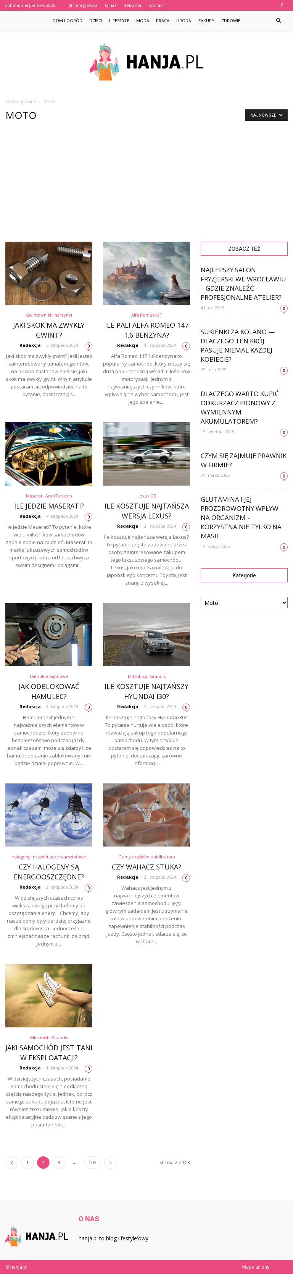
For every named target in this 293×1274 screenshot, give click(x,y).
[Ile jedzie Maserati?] (48, 453)
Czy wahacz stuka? (146, 866)
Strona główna (83, 5)
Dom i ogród (67, 20)
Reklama (132, 5)
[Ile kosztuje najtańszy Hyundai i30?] (146, 634)
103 (93, 1162)
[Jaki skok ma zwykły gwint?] (48, 273)
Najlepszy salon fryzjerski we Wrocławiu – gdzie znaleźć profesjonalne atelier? (243, 283)
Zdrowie (230, 20)
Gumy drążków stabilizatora (146, 857)
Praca (162, 20)
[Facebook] (282, 5)
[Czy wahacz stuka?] (146, 815)
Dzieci (95, 20)
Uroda (183, 20)
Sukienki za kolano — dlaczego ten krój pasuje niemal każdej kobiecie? (238, 345)
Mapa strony (255, 1267)
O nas (110, 5)
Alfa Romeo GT (146, 315)
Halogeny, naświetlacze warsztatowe (48, 857)
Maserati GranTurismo (49, 496)
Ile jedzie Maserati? (49, 505)
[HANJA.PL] (146, 62)
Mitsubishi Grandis (147, 676)
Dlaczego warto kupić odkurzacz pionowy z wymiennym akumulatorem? (240, 407)
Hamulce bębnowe (49, 676)
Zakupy (206, 20)
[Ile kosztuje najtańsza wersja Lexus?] (146, 453)
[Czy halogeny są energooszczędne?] (48, 815)
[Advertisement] (146, 184)
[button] (278, 20)
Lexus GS (146, 496)
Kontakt (156, 5)
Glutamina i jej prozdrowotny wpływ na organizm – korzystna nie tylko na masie (241, 517)
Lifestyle (119, 20)
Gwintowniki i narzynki (49, 315)
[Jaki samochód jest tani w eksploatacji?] (48, 995)
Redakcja (30, 345)
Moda (142, 20)
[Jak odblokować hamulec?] (48, 634)
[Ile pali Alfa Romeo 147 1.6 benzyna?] (146, 273)
